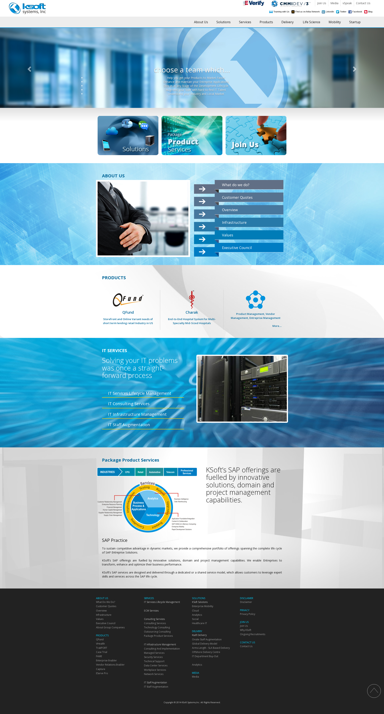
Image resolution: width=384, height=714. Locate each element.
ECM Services (151, 610)
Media (334, 3)
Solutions (223, 22)
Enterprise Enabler (106, 660)
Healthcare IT (199, 623)
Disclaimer (246, 602)
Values (227, 235)
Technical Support (154, 661)
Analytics (197, 615)
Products (266, 22)
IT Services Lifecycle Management (139, 393)
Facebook (357, 11)
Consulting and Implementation (162, 648)
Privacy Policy (247, 614)
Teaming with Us (281, 11)
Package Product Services (158, 636)
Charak (192, 317)
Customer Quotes (237, 197)
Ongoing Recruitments (252, 634)
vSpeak (347, 3)
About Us (201, 22)
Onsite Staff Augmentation (207, 639)
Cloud (195, 610)
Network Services (153, 674)
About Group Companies (110, 627)
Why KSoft (245, 630)
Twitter (343, 11)
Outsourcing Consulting (157, 631)
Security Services (153, 657)
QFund (128, 317)
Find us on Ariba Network (307, 11)
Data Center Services (155, 665)
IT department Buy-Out (205, 656)
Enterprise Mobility (202, 606)
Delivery (287, 22)
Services (245, 22)
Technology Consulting (157, 627)
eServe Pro (102, 673)
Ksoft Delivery (199, 635)
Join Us (321, 3)
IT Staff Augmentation (129, 424)
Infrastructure (234, 222)
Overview (230, 209)
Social (195, 619)
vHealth (100, 643)
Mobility (335, 22)
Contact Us (363, 3)
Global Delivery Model (204, 643)
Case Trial (101, 652)
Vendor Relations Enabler (110, 664)
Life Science (311, 22)
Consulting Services (154, 619)
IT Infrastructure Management (137, 414)
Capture (100, 669)
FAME (99, 656)
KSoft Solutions (200, 602)
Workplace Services (155, 670)
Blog (370, 11)
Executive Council (237, 247)
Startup (355, 22)
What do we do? (235, 184)
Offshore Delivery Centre (206, 652)
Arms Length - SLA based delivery (211, 648)
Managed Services (154, 653)
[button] (29, 68)
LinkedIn (330, 11)
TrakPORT (101, 648)
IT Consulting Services (129, 403)
